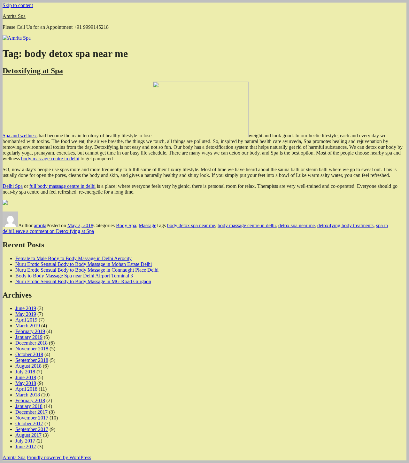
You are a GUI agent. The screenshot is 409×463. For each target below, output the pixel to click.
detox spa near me (296, 225)
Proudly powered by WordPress (59, 457)
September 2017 (31, 429)
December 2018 (31, 343)
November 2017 (31, 417)
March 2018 (27, 394)
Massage (147, 225)
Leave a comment (53, 231)
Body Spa (126, 225)
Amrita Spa (14, 16)
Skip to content (18, 5)
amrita (40, 225)
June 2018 (25, 377)
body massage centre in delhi (50, 158)
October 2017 (29, 423)
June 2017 (25, 446)
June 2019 (25, 308)
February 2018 (30, 400)
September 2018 (31, 360)
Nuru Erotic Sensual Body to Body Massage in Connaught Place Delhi (86, 270)
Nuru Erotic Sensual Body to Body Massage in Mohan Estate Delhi (83, 264)
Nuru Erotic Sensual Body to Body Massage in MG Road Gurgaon (83, 281)
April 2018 (26, 389)
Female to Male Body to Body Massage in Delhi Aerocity (73, 258)
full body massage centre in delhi (62, 186)
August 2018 (28, 366)
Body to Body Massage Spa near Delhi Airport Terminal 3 (74, 275)
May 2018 (25, 383)
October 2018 (29, 354)
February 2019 (30, 331)
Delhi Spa (13, 186)
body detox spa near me (191, 225)
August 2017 (28, 435)
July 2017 (25, 440)
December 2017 (31, 412)
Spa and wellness (20, 135)
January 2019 (28, 337)
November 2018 (31, 348)
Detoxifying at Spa (33, 71)
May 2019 (25, 314)
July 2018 (25, 371)
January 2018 (28, 406)
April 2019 (26, 320)
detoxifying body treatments (345, 225)
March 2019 (27, 325)
